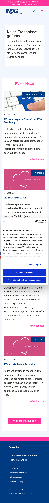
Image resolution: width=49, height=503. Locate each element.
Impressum (13, 468)
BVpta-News (24, 84)
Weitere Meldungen (24, 420)
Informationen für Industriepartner (23, 455)
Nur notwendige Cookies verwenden (24, 280)
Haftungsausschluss (17, 477)
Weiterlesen (38, 159)
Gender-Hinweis (15, 447)
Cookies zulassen (24, 272)
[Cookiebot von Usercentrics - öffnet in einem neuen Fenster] (35, 221)
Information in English (18, 460)
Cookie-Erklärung (16, 482)
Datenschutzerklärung (18, 473)
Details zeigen (34, 264)
